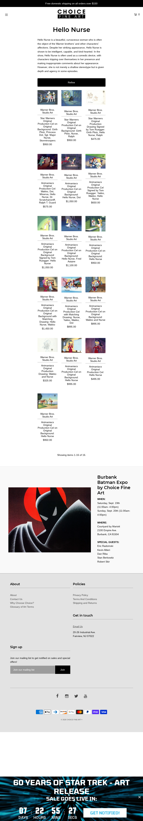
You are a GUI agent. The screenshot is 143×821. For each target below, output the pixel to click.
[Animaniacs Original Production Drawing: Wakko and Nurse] (47, 345)
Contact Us (16, 599)
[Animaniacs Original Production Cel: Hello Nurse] (95, 345)
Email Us (78, 626)
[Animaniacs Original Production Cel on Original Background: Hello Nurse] (95, 223)
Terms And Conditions (85, 599)
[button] (71, 82)
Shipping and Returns (85, 603)
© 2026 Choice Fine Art (71, 720)
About (13, 595)
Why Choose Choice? (22, 603)
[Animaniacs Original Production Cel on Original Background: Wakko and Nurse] (95, 284)
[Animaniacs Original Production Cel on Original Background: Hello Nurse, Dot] (71, 162)
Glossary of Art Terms (22, 606)
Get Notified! (105, 813)
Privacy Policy (80, 595)
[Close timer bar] (139, 797)
